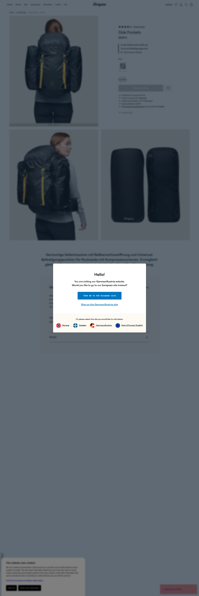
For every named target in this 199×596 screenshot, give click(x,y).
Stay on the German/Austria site (99, 304)
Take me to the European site (99, 295)
